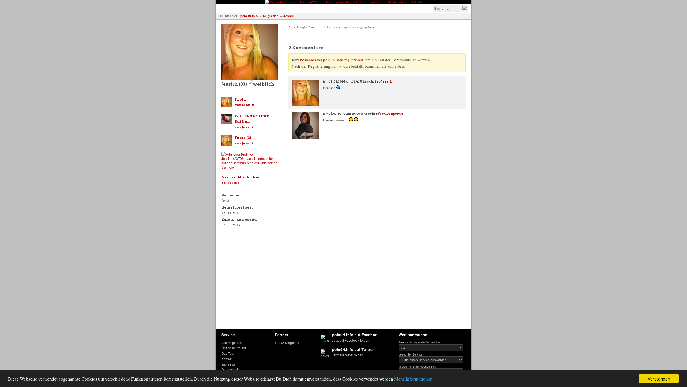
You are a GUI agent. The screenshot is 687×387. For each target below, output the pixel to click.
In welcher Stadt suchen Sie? (417, 366)
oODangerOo (392, 114)
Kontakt (226, 358)
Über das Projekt (233, 348)
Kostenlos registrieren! (344, 8)
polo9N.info (249, 15)
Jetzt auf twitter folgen (347, 355)
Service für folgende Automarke (419, 342)
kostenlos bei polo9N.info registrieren (331, 59)
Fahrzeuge (229, 8)
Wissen (290, 8)
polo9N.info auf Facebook (356, 334)
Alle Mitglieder (231, 342)
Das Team (228, 353)
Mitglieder (270, 15)
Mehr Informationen (413, 379)
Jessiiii (288, 15)
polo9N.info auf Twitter (353, 349)
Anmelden (381, 8)
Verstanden (659, 378)
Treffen (270, 8)
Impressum (229, 364)
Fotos (251, 8)
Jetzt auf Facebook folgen (350, 340)
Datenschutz (230, 369)
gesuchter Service (410, 354)
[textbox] (450, 8)
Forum (310, 8)
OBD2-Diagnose (287, 342)
